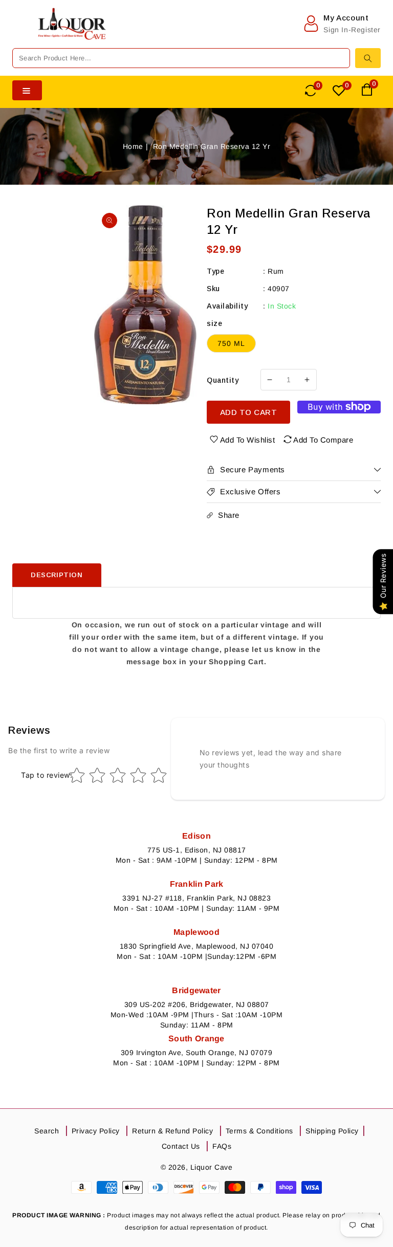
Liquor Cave (211, 1167)
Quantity (222, 380)
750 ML (231, 343)
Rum (276, 271)
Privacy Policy (96, 1131)
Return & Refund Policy (172, 1131)
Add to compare (323, 439)
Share (228, 515)
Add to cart (248, 412)
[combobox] (181, 58)
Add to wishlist (247, 439)
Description (57, 575)
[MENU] (19, 34)
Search (46, 1131)
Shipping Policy (332, 1131)
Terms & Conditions (259, 1131)
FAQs (221, 1146)
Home (133, 146)
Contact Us (181, 1146)
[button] (19, 34)
